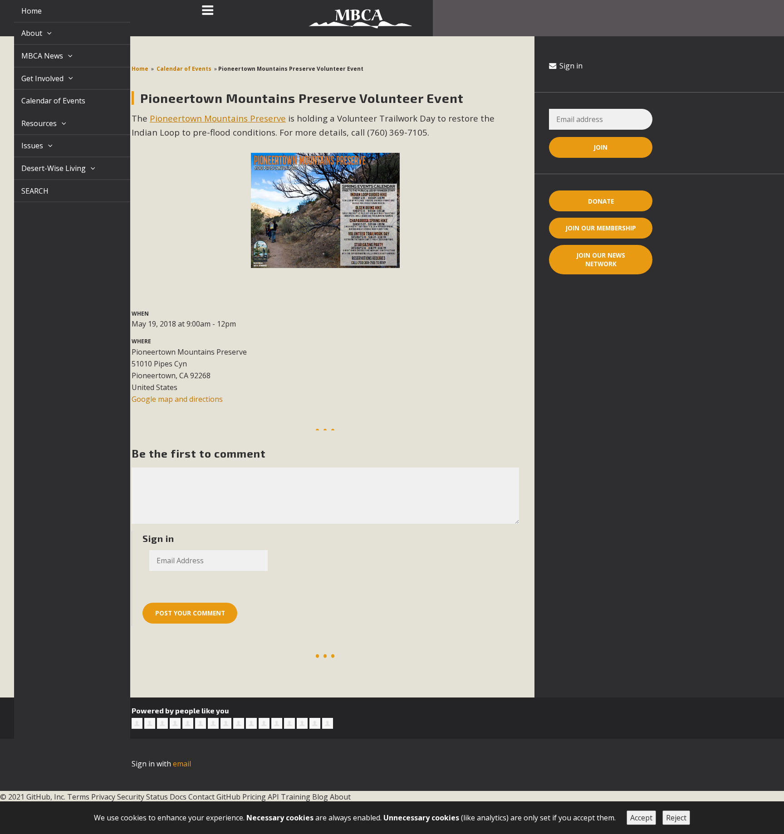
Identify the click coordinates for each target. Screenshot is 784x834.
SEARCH (24, 191)
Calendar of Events (43, 101)
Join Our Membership (601, 228)
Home (21, 11)
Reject (676, 818)
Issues (22, 146)
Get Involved (33, 78)
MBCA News (32, 56)
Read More (392, 798)
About (22, 33)
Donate (601, 201)
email (182, 764)
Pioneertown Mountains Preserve (218, 118)
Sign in (570, 66)
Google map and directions (177, 399)
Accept (641, 818)
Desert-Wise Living (44, 168)
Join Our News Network (601, 259)
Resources (29, 123)
